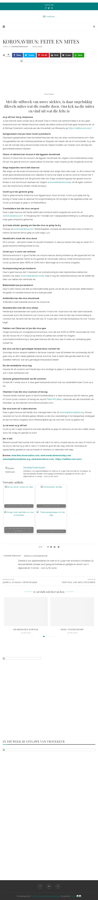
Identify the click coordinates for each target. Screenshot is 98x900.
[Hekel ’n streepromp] (72, 611)
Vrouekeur (34, 896)
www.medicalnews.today (59, 182)
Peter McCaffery (54, 399)
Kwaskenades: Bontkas (25, 629)
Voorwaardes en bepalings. (49, 896)
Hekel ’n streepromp (72, 629)
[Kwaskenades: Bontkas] (26, 611)
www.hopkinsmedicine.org (71, 412)
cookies (74, 896)
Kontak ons (49, 5)
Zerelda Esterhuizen (19, 47)
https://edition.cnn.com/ (80, 128)
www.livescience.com (13, 216)
